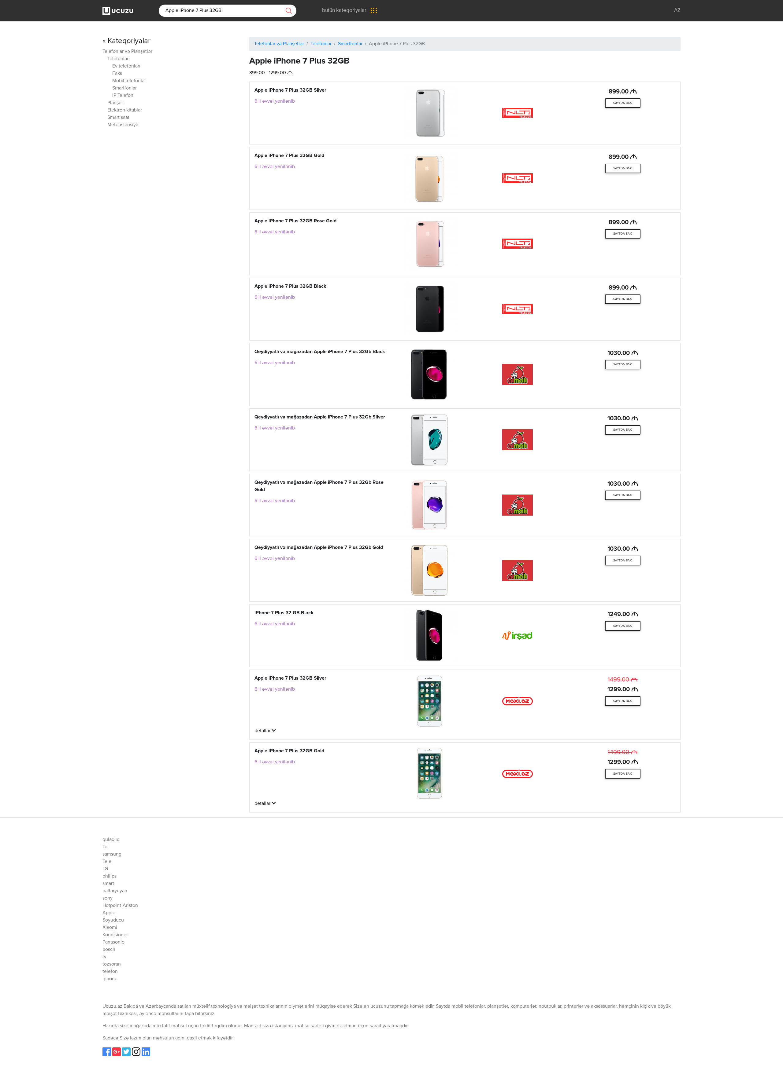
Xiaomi (109, 927)
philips (109, 876)
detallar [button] (263, 731)
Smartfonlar (124, 88)
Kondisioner (115, 935)
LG (105, 869)
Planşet (115, 102)
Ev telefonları (126, 66)
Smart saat (118, 117)
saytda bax (622, 102)
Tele (106, 861)
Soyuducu (113, 920)
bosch (108, 949)
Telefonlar (117, 59)
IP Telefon (122, 95)
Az (677, 10)
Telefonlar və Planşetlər (127, 51)
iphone (109, 979)
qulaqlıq (111, 839)
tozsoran (111, 964)
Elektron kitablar (124, 110)
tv (104, 957)
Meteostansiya (122, 124)
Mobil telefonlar (129, 81)
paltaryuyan (114, 891)
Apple (108, 913)
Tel (105, 847)
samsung (111, 854)
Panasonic (113, 942)
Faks (117, 73)
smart (108, 883)
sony (107, 898)
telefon (110, 971)
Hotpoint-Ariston (120, 905)
